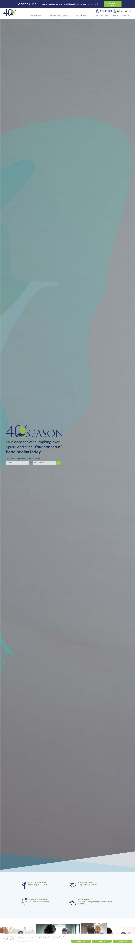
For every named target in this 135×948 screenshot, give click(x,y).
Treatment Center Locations (58, 16)
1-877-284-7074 (92, 4)
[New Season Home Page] (9, 13)
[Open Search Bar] (130, 11)
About (115, 16)
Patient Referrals (81, 16)
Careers (126, 16)
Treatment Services (36, 16)
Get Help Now (112, 4)
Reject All (101, 941)
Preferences (122, 941)
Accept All (81, 941)
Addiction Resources (100, 16)
